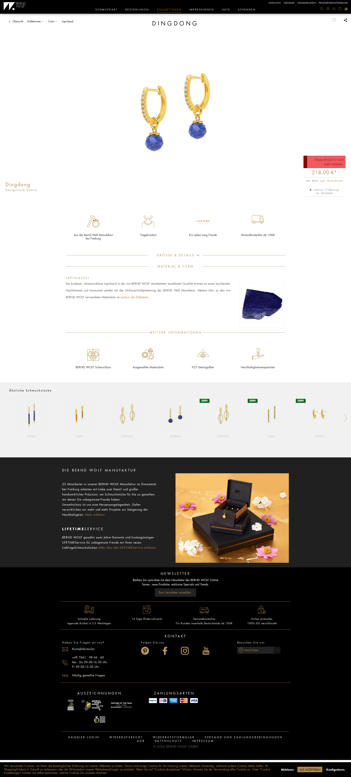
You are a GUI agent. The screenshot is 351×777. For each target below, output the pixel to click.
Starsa (320, 436)
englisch (275, 3)
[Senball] (175, 414)
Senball (175, 436)
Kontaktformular (83, 649)
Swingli (127, 436)
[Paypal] (153, 701)
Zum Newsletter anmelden (175, 592)
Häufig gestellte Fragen (88, 675)
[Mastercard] (183, 701)
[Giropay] (163, 701)
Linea (79, 436)
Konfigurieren (335, 769)
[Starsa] (319, 414)
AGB (141, 741)
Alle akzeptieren (309, 769)
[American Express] (173, 701)
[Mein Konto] (334, 8)
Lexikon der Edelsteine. (135, 297)
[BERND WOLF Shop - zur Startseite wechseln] (15, 6)
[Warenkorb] (346, 8)
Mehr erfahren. (95, 514)
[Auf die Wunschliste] (337, 20)
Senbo (31, 436)
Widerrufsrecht (126, 737)
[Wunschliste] (340, 8)
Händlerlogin (306, 3)
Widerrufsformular (174, 737)
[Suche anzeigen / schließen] (322, 8)
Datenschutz (168, 741)
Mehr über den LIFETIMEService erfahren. (127, 547)
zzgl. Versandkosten (331, 181)
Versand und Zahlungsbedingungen (244, 737)
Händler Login (83, 737)
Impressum (203, 741)
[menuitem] (322, 8)
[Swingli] (127, 414)
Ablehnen (287, 769)
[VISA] (194, 701)
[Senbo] (31, 414)
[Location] (328, 8)
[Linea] (79, 414)
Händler (289, 3)
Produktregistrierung (333, 3)
